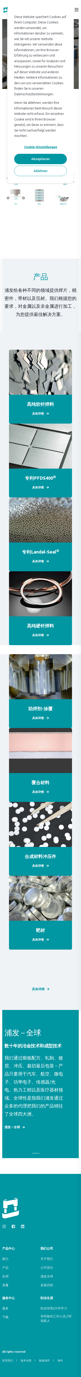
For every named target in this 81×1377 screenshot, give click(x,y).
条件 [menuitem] (60, 1360)
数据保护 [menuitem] (44, 1360)
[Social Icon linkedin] (21, 1226)
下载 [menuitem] (5, 1317)
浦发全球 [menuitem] (46, 1276)
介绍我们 (13, 1134)
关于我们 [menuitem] (46, 1259)
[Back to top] (74, 1370)
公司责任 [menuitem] (46, 1267)
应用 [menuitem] (5, 1276)
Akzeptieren (40, 159)
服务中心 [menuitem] (8, 1298)
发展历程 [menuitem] (46, 1285)
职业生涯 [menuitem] (46, 1298)
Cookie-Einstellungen (40, 147)
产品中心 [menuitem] (8, 1248)
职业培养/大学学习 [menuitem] (53, 1308)
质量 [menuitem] (5, 1285)
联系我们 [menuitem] (7, 1360)
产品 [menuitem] (5, 1267)
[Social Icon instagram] (5, 1226)
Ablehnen (40, 171)
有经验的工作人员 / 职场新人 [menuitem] (56, 1318)
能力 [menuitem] (5, 1259)
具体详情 (38, 989)
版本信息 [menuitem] (26, 1360)
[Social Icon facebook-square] (13, 1226)
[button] (35, 1153)
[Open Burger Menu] (76, 10)
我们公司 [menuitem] (46, 1248)
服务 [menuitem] (5, 1308)
